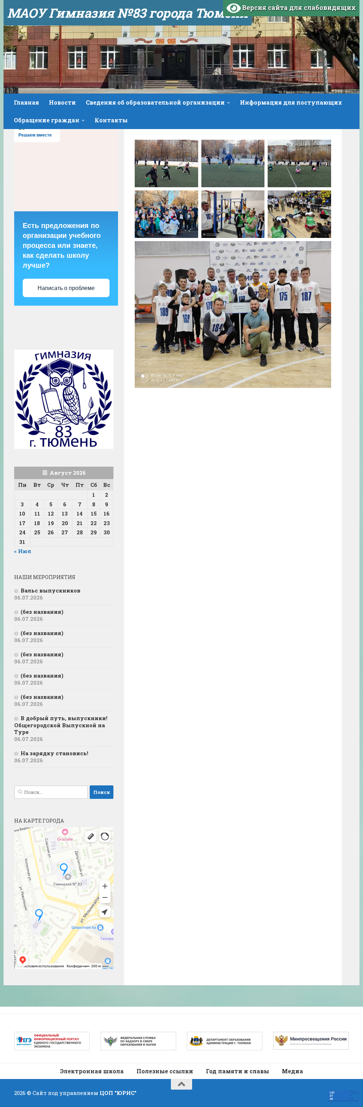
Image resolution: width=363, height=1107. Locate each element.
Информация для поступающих (291, 102)
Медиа (292, 1071)
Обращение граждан (46, 120)
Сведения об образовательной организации (155, 102)
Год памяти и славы (237, 1071)
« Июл (22, 551)
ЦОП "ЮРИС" (118, 1092)
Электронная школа (92, 1071)
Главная (26, 102)
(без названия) (42, 611)
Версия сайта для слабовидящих (298, 7)
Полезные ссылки (164, 1071)
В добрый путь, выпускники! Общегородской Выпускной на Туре (60, 724)
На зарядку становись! (54, 753)
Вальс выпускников (50, 590)
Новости (62, 102)
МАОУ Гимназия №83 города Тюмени (127, 12)
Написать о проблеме (66, 288)
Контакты (111, 120)
